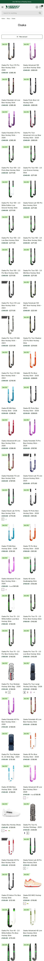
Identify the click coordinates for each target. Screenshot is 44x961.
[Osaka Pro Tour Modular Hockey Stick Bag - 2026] (11, 671)
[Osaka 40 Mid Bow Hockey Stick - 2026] (11, 774)
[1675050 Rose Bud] (31, 692)
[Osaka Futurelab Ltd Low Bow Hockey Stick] (11, 87)
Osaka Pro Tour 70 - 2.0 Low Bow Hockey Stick (32, 652)
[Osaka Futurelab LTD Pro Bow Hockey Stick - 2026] (11, 120)
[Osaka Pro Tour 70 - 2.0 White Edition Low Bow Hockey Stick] (11, 604)
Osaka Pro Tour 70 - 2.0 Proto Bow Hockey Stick (32, 617)
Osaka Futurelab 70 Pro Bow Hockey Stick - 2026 (32, 443)
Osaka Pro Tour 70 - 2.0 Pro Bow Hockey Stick (10, 652)
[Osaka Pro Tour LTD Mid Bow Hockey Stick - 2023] (11, 325)
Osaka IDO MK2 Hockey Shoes (32, 896)
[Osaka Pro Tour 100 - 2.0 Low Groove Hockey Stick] (33, 155)
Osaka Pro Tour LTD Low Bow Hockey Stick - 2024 (11, 305)
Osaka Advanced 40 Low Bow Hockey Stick (32, 931)
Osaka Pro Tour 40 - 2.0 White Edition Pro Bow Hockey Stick (11, 932)
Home (3, 18)
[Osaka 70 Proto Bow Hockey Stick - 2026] (33, 498)
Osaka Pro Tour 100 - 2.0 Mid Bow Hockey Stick (32, 271)
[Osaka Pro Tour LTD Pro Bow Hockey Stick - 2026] (11, 52)
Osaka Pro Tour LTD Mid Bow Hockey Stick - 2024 (11, 375)
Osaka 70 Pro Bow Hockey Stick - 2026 (31, 547)
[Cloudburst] (27, 833)
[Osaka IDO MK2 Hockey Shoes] (33, 883)
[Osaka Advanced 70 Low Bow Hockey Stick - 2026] (11, 566)
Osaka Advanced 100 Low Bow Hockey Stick (32, 66)
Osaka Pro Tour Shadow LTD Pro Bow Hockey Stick (32, 340)
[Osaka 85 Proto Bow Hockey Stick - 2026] (33, 395)
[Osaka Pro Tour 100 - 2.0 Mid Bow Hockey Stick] (33, 258)
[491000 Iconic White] (3, 830)
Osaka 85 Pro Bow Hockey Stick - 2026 (31, 374)
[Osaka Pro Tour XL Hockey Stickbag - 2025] (33, 812)
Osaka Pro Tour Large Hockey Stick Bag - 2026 (32, 685)
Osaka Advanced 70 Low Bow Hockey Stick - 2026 (11, 581)
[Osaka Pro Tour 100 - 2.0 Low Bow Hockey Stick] (11, 225)
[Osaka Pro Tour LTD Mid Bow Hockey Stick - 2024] (11, 360)
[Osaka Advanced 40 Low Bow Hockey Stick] (33, 918)
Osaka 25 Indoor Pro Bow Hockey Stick (11, 896)
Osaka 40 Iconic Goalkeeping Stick (30, 580)
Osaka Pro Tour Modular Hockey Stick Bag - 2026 (11, 685)
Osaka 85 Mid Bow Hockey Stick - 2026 (9, 409)
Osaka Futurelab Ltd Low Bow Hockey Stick (11, 101)
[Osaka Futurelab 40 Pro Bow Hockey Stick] (11, 847)
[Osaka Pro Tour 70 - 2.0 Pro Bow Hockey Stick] (11, 639)
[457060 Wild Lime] (9, 830)
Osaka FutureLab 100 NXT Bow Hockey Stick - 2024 (32, 305)
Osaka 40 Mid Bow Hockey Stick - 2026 (9, 788)
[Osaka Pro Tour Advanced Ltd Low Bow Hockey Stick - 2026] (33, 120)
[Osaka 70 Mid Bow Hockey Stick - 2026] (11, 533)
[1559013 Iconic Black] (6, 692)
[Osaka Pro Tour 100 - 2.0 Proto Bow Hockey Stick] (11, 155)
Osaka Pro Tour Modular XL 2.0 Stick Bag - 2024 (11, 755)
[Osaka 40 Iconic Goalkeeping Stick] (33, 566)
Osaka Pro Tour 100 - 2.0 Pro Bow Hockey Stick (11, 271)
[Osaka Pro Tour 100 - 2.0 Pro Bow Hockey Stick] (11, 258)
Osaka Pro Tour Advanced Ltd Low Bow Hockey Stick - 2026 (32, 135)
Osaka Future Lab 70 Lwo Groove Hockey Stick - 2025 (32, 478)
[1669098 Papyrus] (9, 692)
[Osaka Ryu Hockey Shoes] (11, 812)
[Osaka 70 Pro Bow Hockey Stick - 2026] (33, 533)
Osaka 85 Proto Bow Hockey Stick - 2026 (31, 409)
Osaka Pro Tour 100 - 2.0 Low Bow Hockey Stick (11, 239)
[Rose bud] (3, 589)
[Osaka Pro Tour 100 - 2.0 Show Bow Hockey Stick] (33, 225)
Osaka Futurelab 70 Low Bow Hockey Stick (11, 477)
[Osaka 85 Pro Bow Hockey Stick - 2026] (33, 360)
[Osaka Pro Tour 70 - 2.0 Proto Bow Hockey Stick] (33, 604)
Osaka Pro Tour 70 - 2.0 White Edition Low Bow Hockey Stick (10, 618)
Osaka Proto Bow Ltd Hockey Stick (31, 101)
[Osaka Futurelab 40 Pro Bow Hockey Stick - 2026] (11, 707)
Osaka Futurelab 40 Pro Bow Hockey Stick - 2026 (10, 721)
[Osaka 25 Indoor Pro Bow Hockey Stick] (11, 883)
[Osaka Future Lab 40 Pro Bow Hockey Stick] (33, 847)
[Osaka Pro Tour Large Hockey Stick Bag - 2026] (33, 671)
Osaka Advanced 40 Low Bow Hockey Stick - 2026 (32, 789)
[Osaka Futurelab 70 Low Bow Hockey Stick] (11, 463)
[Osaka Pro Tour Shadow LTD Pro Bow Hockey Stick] (33, 325)
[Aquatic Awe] (6, 519)
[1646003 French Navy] (24, 692)
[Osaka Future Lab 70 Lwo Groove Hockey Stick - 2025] (33, 463)
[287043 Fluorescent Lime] (27, 903)
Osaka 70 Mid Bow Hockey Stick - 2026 (9, 547)
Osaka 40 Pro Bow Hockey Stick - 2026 (31, 755)
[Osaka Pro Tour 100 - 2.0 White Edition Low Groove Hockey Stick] (11, 190)
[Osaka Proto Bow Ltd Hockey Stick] (33, 87)
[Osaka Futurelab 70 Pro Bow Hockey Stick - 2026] (33, 428)
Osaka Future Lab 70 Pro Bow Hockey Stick (11, 512)
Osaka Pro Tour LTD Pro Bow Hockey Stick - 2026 (10, 67)
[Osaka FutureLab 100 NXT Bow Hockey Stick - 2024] (33, 290)
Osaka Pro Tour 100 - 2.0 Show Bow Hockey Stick (32, 239)
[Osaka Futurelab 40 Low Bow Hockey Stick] (33, 707)
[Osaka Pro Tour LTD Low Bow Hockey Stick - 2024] (11, 290)
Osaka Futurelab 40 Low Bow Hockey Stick (32, 720)
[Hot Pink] (6, 589)
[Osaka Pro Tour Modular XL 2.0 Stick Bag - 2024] (11, 742)
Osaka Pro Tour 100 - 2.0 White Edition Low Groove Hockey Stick (11, 205)
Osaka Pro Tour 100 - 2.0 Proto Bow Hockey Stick (11, 169)
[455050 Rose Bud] (6, 830)
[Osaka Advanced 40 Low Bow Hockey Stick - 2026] (33, 774)
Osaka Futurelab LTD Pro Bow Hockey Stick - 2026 (11, 135)
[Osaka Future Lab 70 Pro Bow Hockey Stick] (11, 498)
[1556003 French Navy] (3, 692)
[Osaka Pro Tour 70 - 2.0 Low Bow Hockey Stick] (33, 639)
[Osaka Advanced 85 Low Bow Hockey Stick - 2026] (11, 428)
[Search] (39, 13)
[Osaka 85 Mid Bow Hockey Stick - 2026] (11, 395)
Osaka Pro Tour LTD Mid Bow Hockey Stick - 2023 (11, 340)
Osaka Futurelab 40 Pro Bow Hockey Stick (10, 861)
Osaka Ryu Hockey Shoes (11, 825)
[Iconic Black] (3, 519)
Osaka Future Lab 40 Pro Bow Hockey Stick (32, 861)
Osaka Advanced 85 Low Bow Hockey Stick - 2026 (11, 443)
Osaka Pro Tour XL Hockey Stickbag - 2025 (32, 826)
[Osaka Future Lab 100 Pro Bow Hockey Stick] (33, 190)
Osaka (13, 18)
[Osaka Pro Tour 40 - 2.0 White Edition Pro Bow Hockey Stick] (11, 918)
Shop (8, 18)
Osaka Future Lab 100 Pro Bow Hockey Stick (32, 204)
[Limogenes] (24, 833)
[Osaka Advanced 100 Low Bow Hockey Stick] (33, 52)
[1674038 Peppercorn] (27, 692)
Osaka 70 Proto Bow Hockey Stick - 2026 (31, 512)
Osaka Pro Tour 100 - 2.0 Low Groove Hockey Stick (32, 170)
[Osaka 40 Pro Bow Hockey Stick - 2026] (33, 742)
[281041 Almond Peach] (24, 903)
